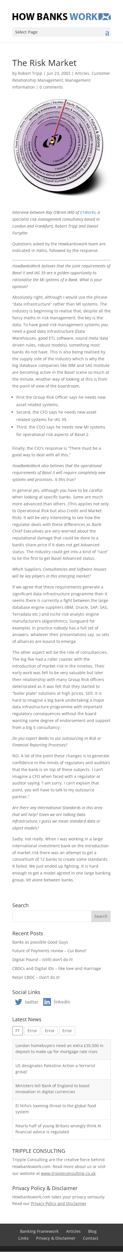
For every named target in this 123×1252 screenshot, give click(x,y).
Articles (82, 73)
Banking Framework (39, 1231)
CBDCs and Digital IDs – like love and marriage (56, 968)
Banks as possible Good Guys (40, 942)
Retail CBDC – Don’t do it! (36, 977)
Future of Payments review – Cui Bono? (49, 950)
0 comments (51, 87)
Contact (90, 1238)
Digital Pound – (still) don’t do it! (42, 959)
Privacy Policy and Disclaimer (58, 1203)
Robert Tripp (30, 73)
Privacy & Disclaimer (56, 1238)
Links (23, 1238)
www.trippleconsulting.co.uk (68, 1173)
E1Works (88, 212)
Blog (92, 1231)
